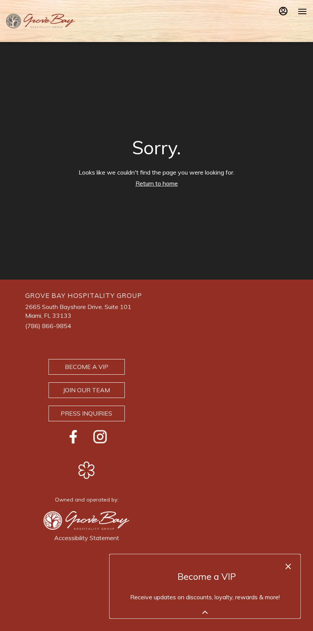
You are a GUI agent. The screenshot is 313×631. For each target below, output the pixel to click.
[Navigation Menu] (302, 11)
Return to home (157, 183)
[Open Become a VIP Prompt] (205, 612)
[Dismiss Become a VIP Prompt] (288, 566)
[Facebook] (73, 436)
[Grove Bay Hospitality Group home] (40, 21)
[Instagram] (100, 436)
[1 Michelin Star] (86, 469)
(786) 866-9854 (48, 326)
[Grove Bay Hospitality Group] (86, 520)
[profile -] (283, 11)
